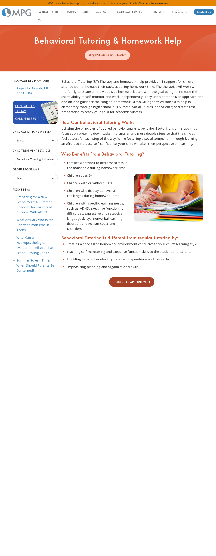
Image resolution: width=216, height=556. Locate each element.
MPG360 (102, 12)
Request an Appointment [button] (107, 55)
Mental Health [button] (48, 12)
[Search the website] (39, 19)
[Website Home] (17, 13)
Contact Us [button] (204, 11)
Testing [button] (70, 12)
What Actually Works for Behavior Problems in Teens (34, 225)
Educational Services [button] (127, 12)
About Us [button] (159, 12)
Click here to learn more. (153, 3)
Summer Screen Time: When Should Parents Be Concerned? (35, 265)
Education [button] (178, 12)
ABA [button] (86, 12)
